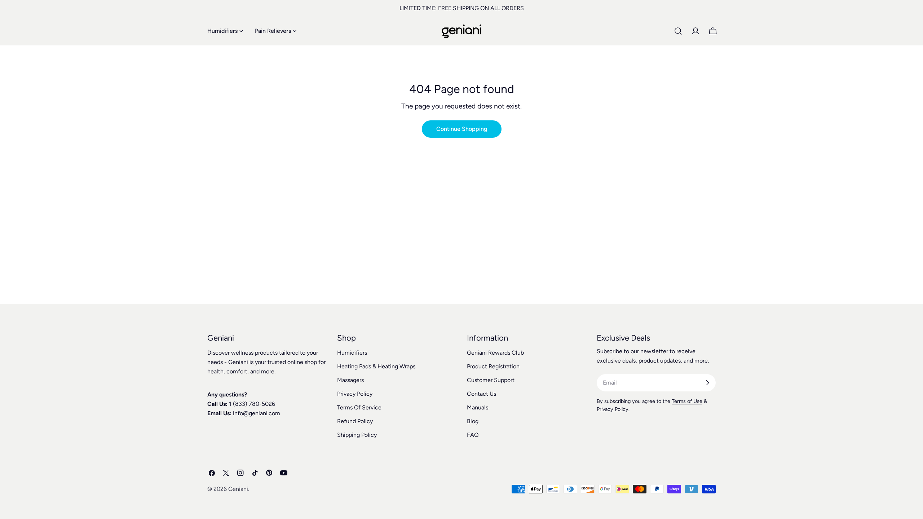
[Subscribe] (707, 382)
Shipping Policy (357, 434)
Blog (472, 421)
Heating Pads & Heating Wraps (376, 366)
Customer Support (491, 380)
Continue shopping (461, 128)
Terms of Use (687, 401)
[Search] (678, 31)
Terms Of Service (359, 407)
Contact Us (481, 393)
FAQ (472, 434)
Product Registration (493, 366)
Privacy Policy (354, 393)
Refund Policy (355, 421)
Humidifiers (352, 352)
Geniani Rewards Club (495, 352)
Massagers (350, 380)
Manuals (477, 407)
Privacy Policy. (613, 409)
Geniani (238, 488)
